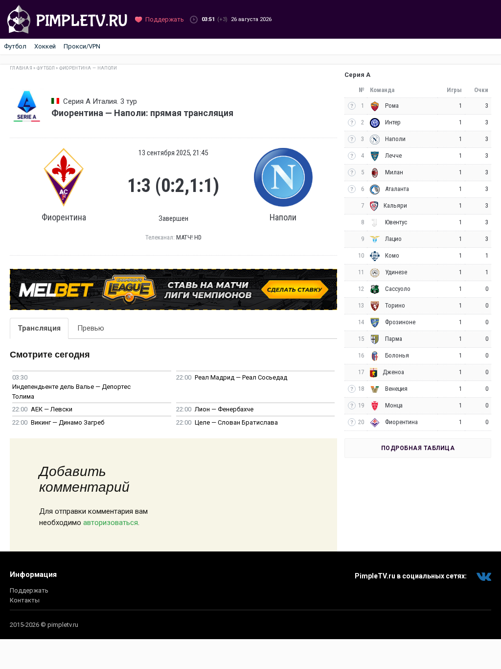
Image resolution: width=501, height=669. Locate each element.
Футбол (15, 46)
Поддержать (29, 590)
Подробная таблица (418, 448)
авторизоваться (110, 522)
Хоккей (45, 46)
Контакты (25, 600)
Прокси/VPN (82, 46)
